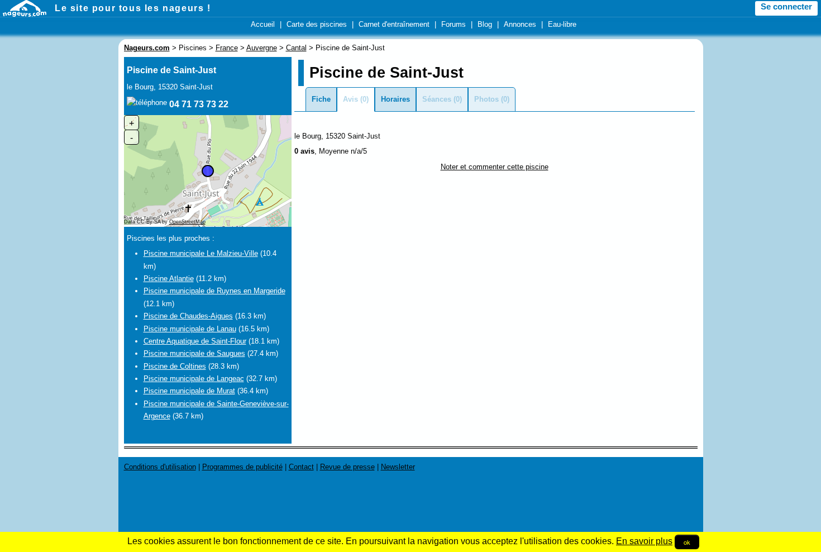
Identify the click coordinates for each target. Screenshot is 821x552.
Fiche (321, 99)
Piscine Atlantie (169, 278)
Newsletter (398, 467)
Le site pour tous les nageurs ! (133, 8)
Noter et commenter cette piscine (494, 167)
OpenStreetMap (187, 222)
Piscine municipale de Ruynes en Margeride (214, 291)
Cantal (296, 48)
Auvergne (261, 48)
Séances (436, 99)
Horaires (395, 99)
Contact (301, 467)
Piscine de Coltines (175, 366)
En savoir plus (644, 541)
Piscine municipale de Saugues (194, 353)
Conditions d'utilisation (160, 467)
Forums (453, 24)
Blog (485, 24)
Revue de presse (347, 467)
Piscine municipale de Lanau (190, 329)
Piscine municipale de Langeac (194, 378)
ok (687, 541)
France (227, 48)
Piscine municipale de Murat (189, 391)
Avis (350, 99)
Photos (486, 99)
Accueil (263, 24)
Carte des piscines (317, 24)
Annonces (520, 24)
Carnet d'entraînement (394, 24)
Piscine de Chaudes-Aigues (188, 316)
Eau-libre (562, 24)
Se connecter (786, 6)
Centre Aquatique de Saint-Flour (195, 341)
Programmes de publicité (242, 467)
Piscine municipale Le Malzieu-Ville (201, 253)
